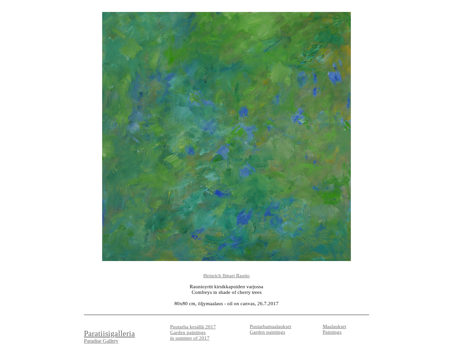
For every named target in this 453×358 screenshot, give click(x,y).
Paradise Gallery (101, 341)
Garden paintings (267, 332)
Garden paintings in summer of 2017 (190, 335)
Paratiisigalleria (109, 333)
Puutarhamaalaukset (270, 326)
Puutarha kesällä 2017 (193, 326)
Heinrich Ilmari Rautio (226, 275)
